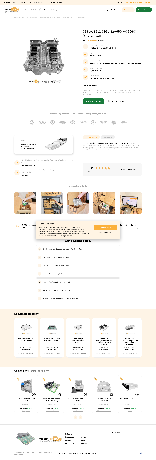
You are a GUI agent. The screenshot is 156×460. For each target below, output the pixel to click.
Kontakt (114, 10)
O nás (99, 10)
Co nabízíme (89, 10)
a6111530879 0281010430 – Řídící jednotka (78, 340)
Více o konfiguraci (28, 165)
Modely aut (77, 10)
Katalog (54, 10)
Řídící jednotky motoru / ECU (103, 411)
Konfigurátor (128, 10)
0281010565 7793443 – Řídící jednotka (26, 339)
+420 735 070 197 (26, 2)
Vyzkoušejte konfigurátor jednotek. (89, 113)
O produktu (107, 137)
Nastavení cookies (105, 232)
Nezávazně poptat (143, 10)
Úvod (46, 10)
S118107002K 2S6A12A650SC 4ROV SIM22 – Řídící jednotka (130, 341)
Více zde (24, 175)
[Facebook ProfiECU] (141, 453)
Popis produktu (91, 137)
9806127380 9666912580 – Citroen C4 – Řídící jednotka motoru (104, 341)
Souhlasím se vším (105, 227)
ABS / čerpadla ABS (78, 411)
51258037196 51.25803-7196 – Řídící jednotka (52, 339)
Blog (106, 10)
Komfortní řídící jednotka (52, 411)
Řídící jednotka (26, 411)
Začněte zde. (148, 2)
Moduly (130, 411)
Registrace (120, 2)
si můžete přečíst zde (64, 236)
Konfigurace (65, 10)
